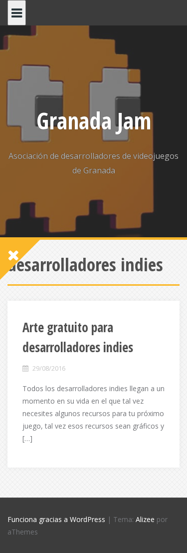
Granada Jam (93, 120)
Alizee (145, 519)
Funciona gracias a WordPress (56, 519)
